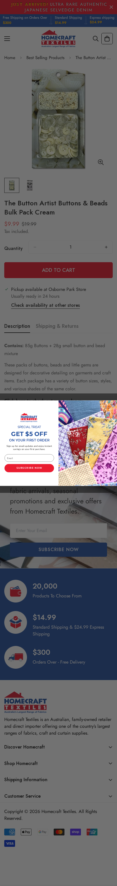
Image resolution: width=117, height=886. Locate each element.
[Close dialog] (113, 404)
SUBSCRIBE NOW (29, 468)
